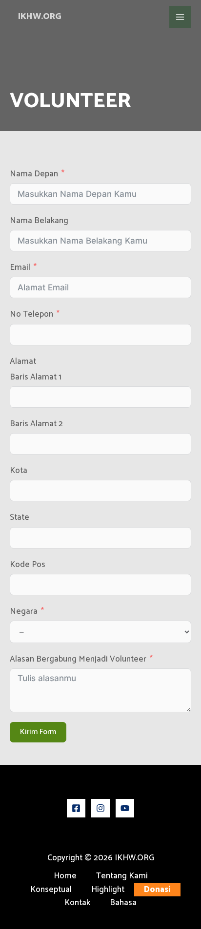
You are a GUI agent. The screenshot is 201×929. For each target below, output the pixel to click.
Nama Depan (34, 174)
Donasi (157, 889)
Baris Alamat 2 (36, 424)
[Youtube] (125, 808)
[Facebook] (76, 808)
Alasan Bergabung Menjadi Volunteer (78, 659)
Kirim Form (38, 732)
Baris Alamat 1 (35, 377)
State (19, 517)
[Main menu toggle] (180, 17)
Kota (18, 470)
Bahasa (123, 903)
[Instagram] (100, 808)
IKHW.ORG (39, 16)
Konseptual (51, 889)
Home (65, 876)
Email (20, 267)
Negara (24, 611)
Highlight (107, 889)
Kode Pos (27, 564)
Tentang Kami (122, 876)
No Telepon (31, 314)
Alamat (23, 361)
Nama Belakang (39, 221)
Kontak (77, 903)
